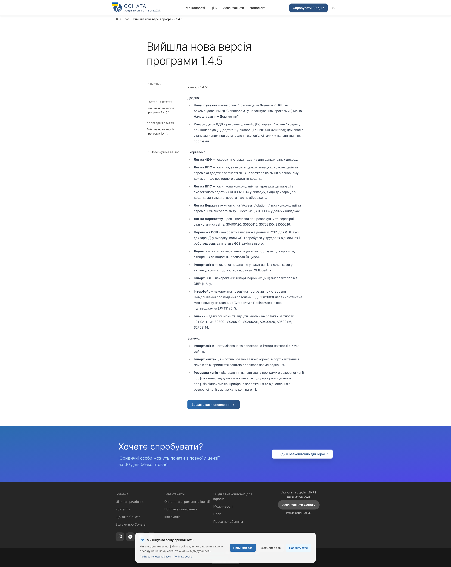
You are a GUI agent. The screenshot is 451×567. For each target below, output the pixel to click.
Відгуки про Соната (131, 524)
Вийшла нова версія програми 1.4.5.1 (160, 110)
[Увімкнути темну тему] (334, 8)
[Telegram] (130, 536)
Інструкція (172, 517)
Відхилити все (271, 548)
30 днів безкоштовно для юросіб (302, 454)
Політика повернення (180, 509)
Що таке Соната (128, 517)
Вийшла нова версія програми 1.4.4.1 (160, 131)
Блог (217, 514)
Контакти (123, 509)
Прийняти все (242, 548)
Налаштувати (298, 548)
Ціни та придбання (130, 502)
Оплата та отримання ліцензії (187, 502)
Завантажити (233, 8)
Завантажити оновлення (211, 405)
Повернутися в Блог (165, 152)
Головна (122, 494)
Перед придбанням (228, 521)
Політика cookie (183, 556)
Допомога (257, 8)
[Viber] (120, 536)
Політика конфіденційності (155, 556)
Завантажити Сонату (298, 505)
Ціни (214, 8)
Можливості (195, 8)
